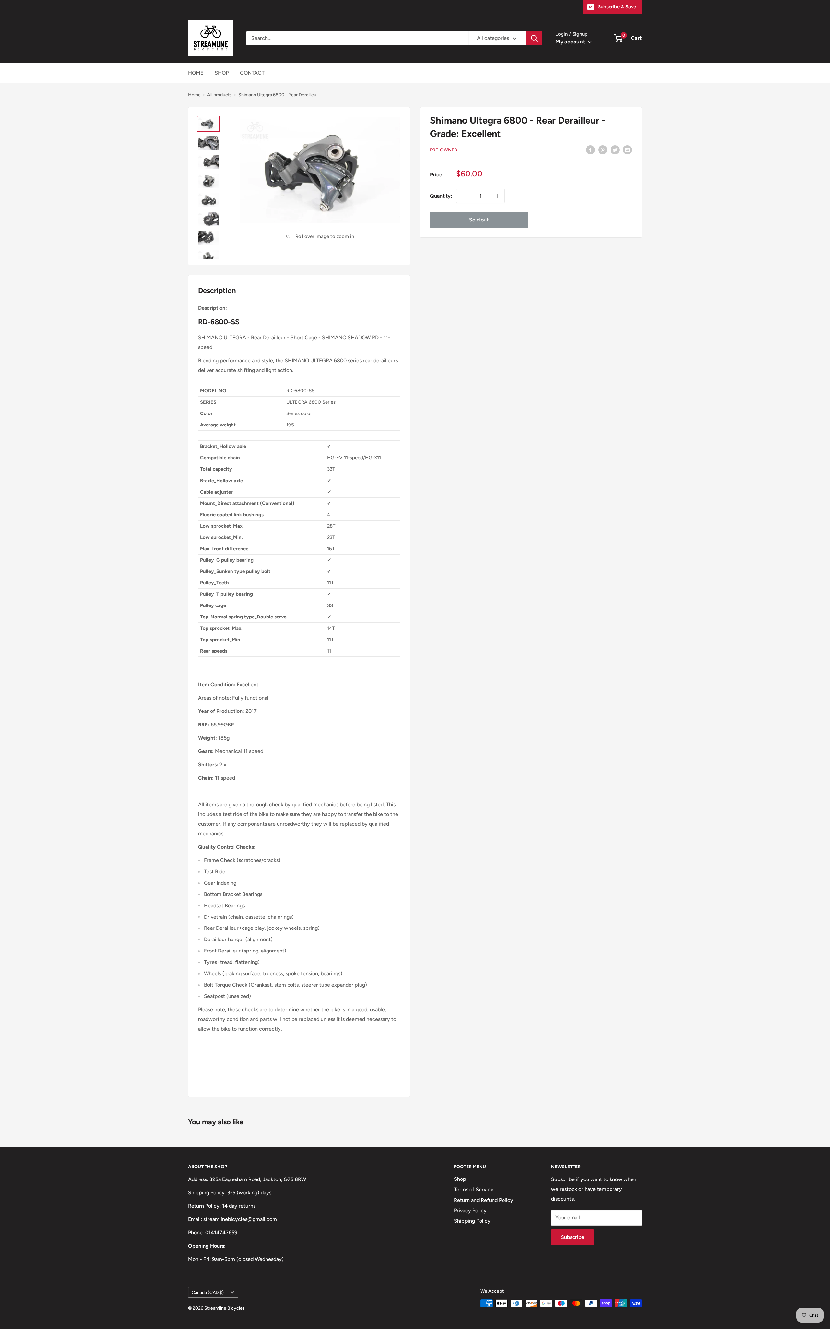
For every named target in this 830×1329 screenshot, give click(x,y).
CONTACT (252, 73)
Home (194, 95)
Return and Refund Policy (483, 1200)
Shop (460, 1179)
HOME (195, 73)
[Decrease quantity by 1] (463, 196)
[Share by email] (627, 149)
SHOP (222, 73)
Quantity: (441, 196)
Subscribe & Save (617, 7)
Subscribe (572, 1237)
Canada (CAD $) (208, 1292)
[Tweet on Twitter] (615, 149)
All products (219, 95)
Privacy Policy (470, 1210)
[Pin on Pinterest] (602, 149)
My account (571, 41)
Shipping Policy (472, 1221)
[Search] (534, 38)
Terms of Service (473, 1189)
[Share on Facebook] (590, 149)
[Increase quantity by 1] (497, 196)
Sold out (479, 220)
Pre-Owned (443, 150)
